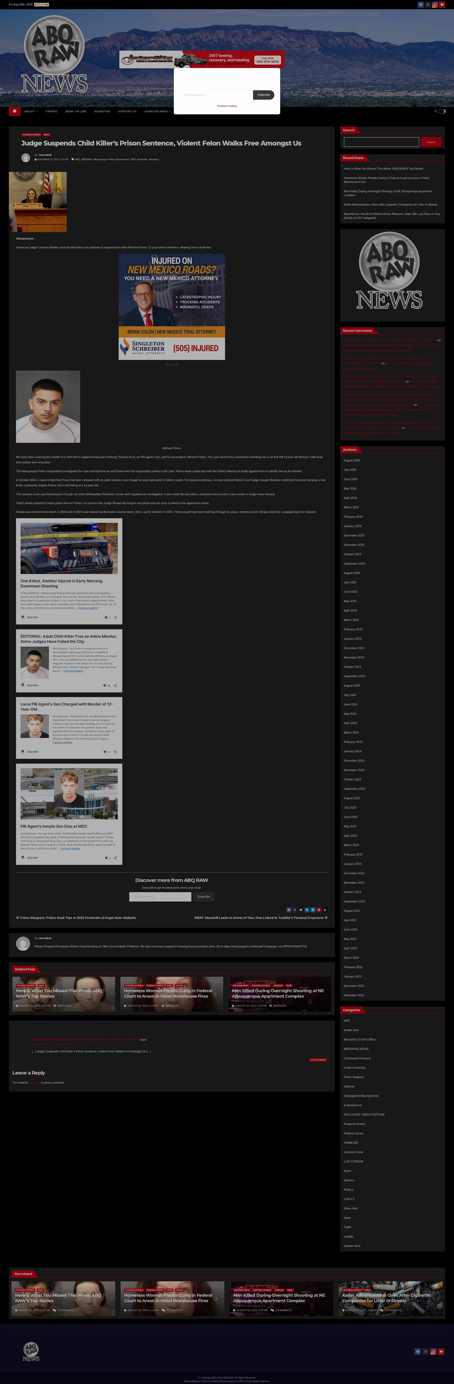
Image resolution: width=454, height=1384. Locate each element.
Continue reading (227, 105)
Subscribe (263, 94)
